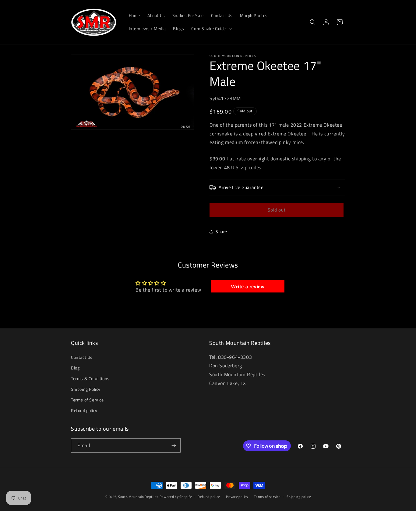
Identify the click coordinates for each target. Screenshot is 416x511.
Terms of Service (87, 400)
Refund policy (84, 411)
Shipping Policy (85, 389)
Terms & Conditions (90, 378)
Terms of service (267, 496)
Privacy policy (237, 496)
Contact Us (82, 357)
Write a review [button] (247, 286)
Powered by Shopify (176, 496)
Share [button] (221, 231)
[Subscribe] (173, 445)
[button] (211, 28)
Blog (75, 368)
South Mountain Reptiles (138, 496)
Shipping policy (299, 496)
